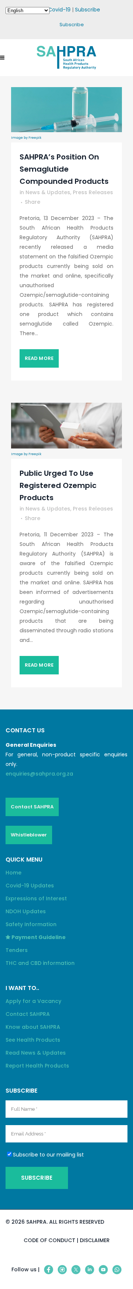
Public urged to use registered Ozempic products (58, 485)
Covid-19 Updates (30, 885)
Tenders (17, 950)
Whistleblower (29, 834)
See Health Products (33, 1040)
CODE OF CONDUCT (49, 1240)
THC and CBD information (40, 963)
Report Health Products (37, 1065)
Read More (39, 358)
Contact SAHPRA (32, 806)
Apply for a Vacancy (33, 1001)
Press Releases (93, 192)
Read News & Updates (36, 1052)
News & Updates (47, 192)
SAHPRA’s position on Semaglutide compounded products (64, 169)
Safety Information (31, 924)
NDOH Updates (26, 911)
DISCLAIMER (95, 1240)
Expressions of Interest (36, 898)
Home (13, 872)
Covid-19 (59, 9)
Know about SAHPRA (33, 1027)
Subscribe (87, 9)
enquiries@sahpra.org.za (39, 773)
